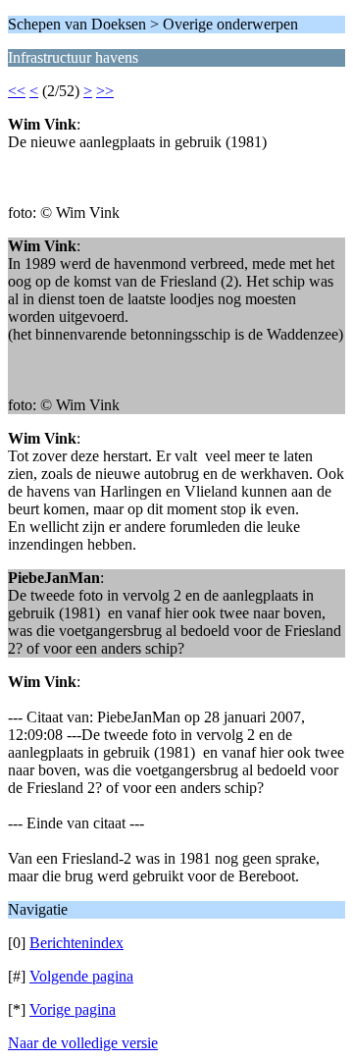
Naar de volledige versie (83, 1042)
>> (105, 90)
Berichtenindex (76, 942)
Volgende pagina (81, 976)
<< (16, 90)
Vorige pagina (72, 1009)
